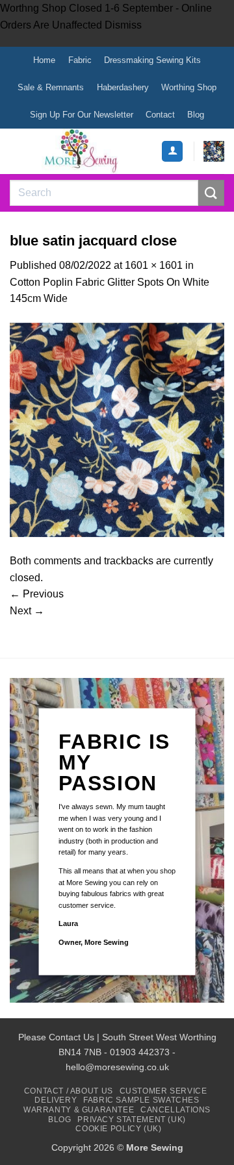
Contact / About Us (68, 1091)
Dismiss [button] (123, 25)
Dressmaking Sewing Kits (152, 60)
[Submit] (211, 192)
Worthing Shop (188, 87)
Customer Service (163, 1091)
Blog (195, 114)
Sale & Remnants (51, 87)
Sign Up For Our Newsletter (81, 114)
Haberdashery (123, 87)
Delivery (55, 1100)
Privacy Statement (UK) (131, 1119)
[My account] (172, 151)
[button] (213, 151)
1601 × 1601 (154, 265)
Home (44, 60)
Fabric (80, 60)
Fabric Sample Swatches (141, 1100)
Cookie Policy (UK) (118, 1128)
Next (27, 610)
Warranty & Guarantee (78, 1109)
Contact (160, 114)
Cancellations (175, 1109)
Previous (37, 593)
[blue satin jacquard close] (117, 428)
